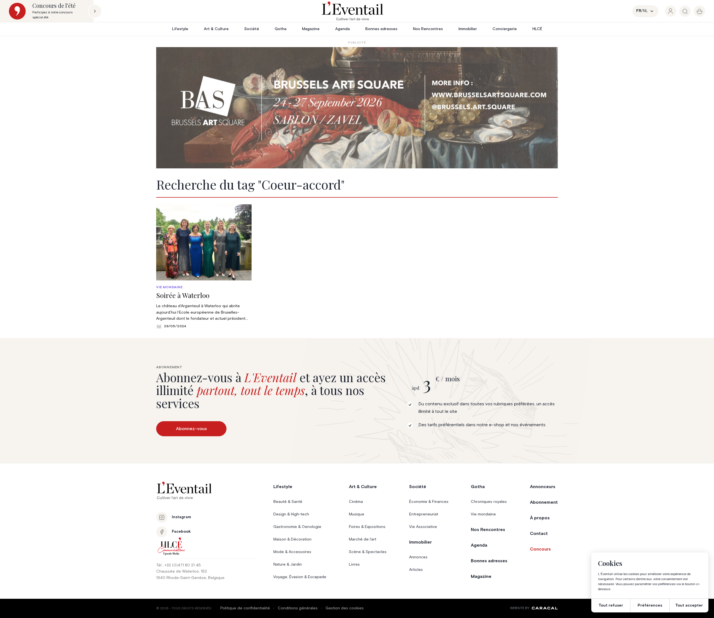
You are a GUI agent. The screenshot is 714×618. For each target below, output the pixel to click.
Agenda (342, 29)
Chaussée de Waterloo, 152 (181, 571)
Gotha (280, 29)
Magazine (311, 29)
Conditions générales (298, 608)
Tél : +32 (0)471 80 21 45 (178, 565)
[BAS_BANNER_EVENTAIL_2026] (357, 107)
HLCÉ (537, 29)
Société (251, 29)
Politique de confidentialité (245, 608)
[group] (670, 11)
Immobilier (468, 29)
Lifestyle (180, 29)
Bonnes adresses (381, 29)
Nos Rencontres (428, 29)
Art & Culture (216, 29)
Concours (540, 549)
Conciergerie (505, 29)
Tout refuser (611, 605)
